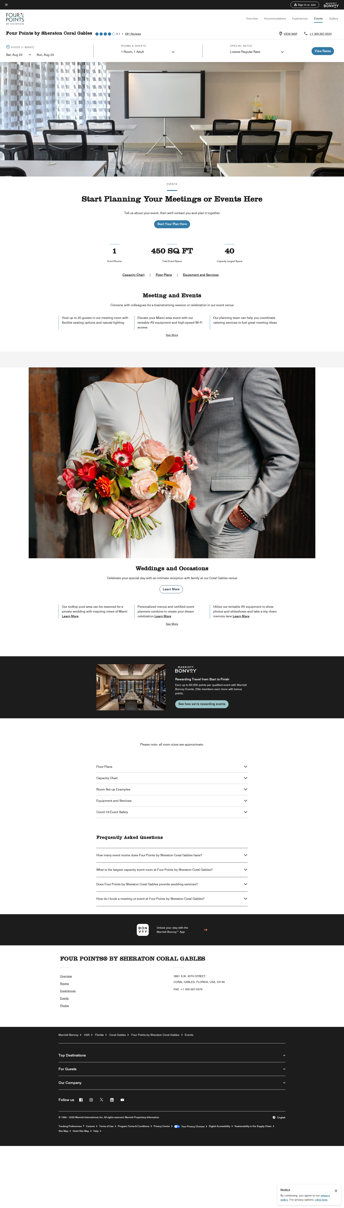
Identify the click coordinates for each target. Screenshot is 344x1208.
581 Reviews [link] (133, 33)
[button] (304, 5)
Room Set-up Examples (113, 789)
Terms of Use (106, 1126)
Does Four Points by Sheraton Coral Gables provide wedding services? (147, 884)
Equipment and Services (201, 275)
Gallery (333, 18)
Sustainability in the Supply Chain (253, 1126)
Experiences (300, 18)
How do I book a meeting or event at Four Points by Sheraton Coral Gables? (150, 899)
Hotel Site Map (81, 1131)
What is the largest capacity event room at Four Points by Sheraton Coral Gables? (154, 870)
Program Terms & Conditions (133, 1126)
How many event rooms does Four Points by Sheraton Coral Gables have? (149, 855)
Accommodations (275, 18)
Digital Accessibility (219, 1126)
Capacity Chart (133, 275)
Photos (64, 1005)
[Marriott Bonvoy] (329, 4)
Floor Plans (164, 275)
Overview (252, 18)
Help (96, 1131)
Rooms (64, 983)
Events (318, 18)
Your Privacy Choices (192, 1126)
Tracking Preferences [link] (70, 1126)
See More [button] (172, 335)
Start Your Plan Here (172, 224)
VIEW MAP (290, 33)
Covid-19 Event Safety (112, 812)
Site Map (63, 1131)
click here (321, 1199)
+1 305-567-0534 (320, 33)
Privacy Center (162, 1126)
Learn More (171, 589)
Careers (90, 1126)
